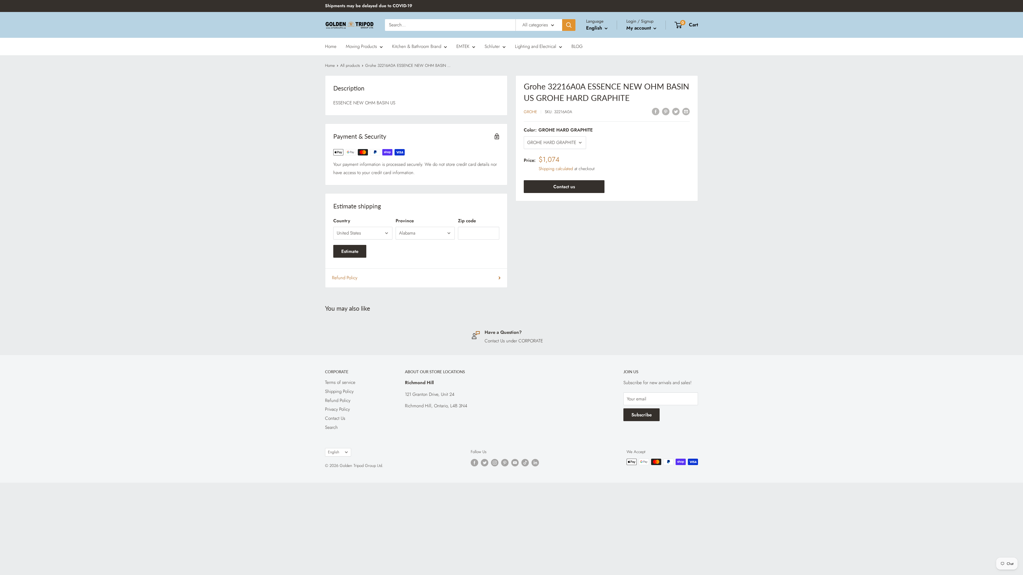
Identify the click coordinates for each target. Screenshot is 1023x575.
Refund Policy (344, 277)
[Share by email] (686, 111)
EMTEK (462, 46)
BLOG (577, 46)
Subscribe (641, 415)
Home (330, 46)
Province (405, 220)
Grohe (530, 112)
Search (331, 427)
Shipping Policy (339, 391)
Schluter (492, 46)
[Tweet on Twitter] (676, 111)
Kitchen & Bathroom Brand (416, 46)
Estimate (349, 251)
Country (341, 220)
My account (639, 27)
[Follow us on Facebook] (474, 463)
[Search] (568, 25)
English (333, 452)
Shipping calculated (556, 169)
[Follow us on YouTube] (515, 463)
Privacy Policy (337, 409)
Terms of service (340, 382)
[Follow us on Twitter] (484, 463)
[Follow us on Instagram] (494, 463)
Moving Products (361, 46)
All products (350, 65)
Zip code (467, 220)
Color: (558, 130)
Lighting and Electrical (535, 46)
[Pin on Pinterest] (665, 111)
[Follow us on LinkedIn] (535, 463)
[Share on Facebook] (655, 111)
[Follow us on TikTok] (525, 463)
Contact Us (335, 418)
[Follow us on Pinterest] (505, 463)
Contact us (564, 186)
